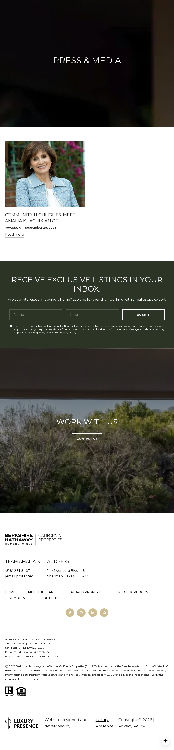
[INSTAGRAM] (81, 612)
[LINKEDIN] (92, 612)
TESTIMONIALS (17, 598)
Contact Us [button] (87, 439)
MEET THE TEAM (41, 592)
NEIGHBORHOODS (133, 592)
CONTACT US (51, 598)
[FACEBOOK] (70, 612)
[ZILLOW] (104, 612)
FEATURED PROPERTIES (86, 592)
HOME (10, 592)
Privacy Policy (67, 332)
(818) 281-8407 (17, 571)
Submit (143, 315)
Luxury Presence (105, 723)
